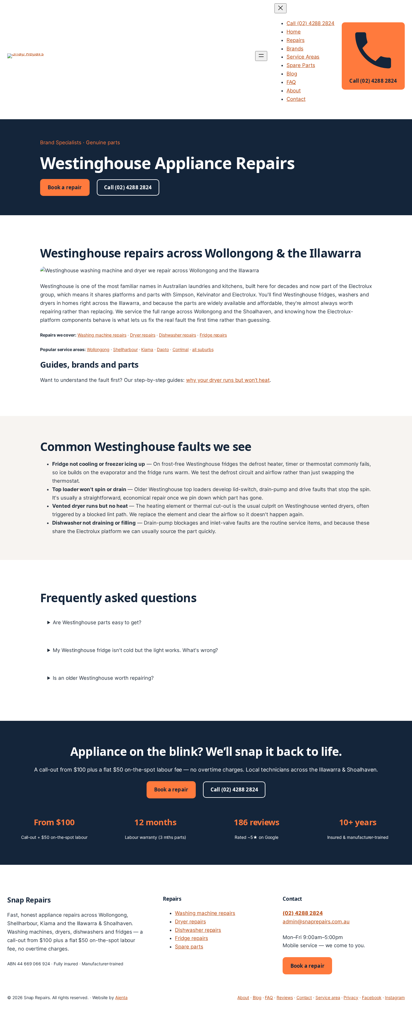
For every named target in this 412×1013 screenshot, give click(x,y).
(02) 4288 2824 (302, 913)
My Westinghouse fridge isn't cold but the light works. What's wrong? (135, 650)
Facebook (372, 997)
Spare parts (189, 947)
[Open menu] (261, 56)
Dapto (163, 349)
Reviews (285, 997)
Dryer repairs (142, 334)
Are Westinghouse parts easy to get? (97, 622)
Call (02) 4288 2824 (128, 187)
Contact (304, 997)
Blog (257, 997)
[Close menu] (280, 8)
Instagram (395, 997)
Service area (327, 997)
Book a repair (65, 187)
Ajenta (121, 997)
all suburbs (202, 349)
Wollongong (98, 349)
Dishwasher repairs (177, 334)
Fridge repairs (213, 334)
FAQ (269, 997)
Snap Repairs (28, 900)
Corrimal (181, 349)
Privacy (351, 997)
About (243, 997)
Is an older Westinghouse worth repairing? (103, 678)
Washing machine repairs (102, 334)
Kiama (147, 349)
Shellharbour (125, 349)
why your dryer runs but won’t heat (228, 380)
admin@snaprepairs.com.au (316, 922)
